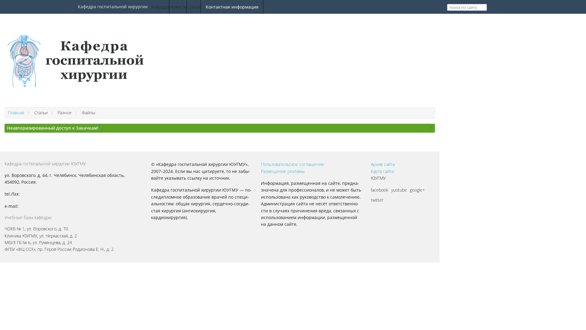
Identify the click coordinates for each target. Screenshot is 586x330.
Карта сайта (382, 171)
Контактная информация (232, 7)
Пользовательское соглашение (292, 164)
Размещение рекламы (283, 171)
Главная (16, 113)
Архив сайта (383, 164)
